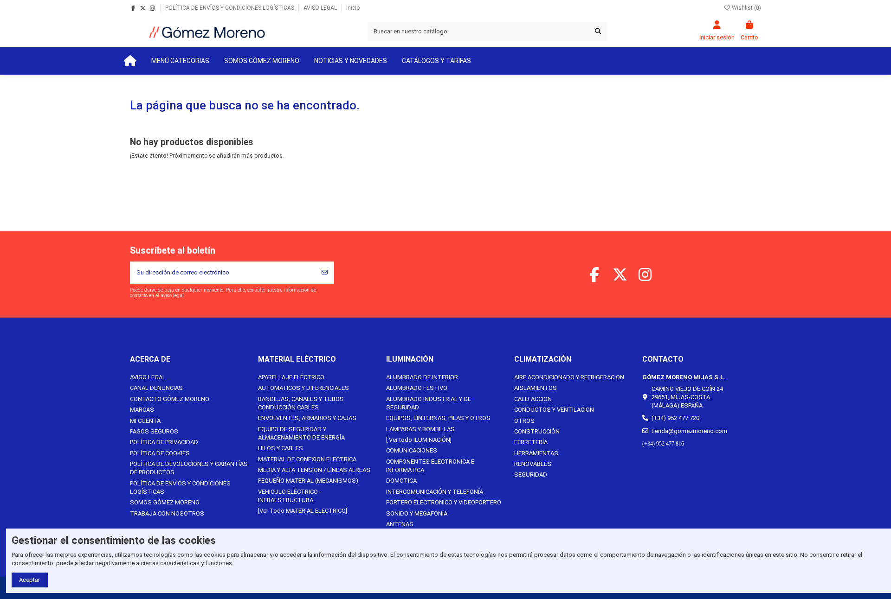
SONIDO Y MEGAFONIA (416, 513)
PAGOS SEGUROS (154, 431)
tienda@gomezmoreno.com (689, 430)
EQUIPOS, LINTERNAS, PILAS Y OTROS (438, 417)
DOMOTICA (401, 480)
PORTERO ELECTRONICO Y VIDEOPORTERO (443, 502)
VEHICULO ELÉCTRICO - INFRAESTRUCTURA (289, 495)
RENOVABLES (532, 463)
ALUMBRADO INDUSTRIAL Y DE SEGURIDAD (428, 403)
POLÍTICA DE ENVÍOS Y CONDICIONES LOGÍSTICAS (230, 8)
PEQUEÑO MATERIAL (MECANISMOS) (308, 480)
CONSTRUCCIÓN (537, 431)
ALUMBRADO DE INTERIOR (422, 377)
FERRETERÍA (531, 442)
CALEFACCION (533, 398)
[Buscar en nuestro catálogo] (598, 31)
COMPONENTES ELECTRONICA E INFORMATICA (430, 465)
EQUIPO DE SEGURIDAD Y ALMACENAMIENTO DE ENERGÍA (301, 433)
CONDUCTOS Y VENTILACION (554, 409)
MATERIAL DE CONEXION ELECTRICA (307, 459)
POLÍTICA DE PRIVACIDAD (164, 442)
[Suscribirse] (325, 272)
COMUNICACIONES (411, 450)
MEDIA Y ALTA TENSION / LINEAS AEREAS (314, 469)
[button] (180, 61)
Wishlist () (745, 8)
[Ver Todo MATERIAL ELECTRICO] (302, 510)
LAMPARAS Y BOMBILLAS (420, 429)
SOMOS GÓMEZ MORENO (165, 502)
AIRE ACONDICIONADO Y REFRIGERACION (569, 377)
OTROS (524, 420)
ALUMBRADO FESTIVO (416, 387)
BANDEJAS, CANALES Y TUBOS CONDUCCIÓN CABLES (301, 403)
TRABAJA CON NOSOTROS (167, 513)
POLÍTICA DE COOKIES (160, 453)
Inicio (353, 8)
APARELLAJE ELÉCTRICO (291, 377)
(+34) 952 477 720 (675, 417)
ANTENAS (399, 524)
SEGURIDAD (530, 474)
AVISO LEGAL (320, 8)
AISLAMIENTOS (535, 387)
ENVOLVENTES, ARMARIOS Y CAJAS (307, 417)
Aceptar (29, 579)
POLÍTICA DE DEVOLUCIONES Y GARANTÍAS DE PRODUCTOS (189, 468)
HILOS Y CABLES (280, 448)
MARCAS (142, 409)
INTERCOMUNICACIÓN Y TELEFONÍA (434, 491)
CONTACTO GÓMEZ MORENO (169, 398)
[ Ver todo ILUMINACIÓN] (419, 439)
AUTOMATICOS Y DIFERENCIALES (303, 387)
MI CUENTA (145, 420)
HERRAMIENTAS (536, 453)
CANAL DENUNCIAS (156, 387)
